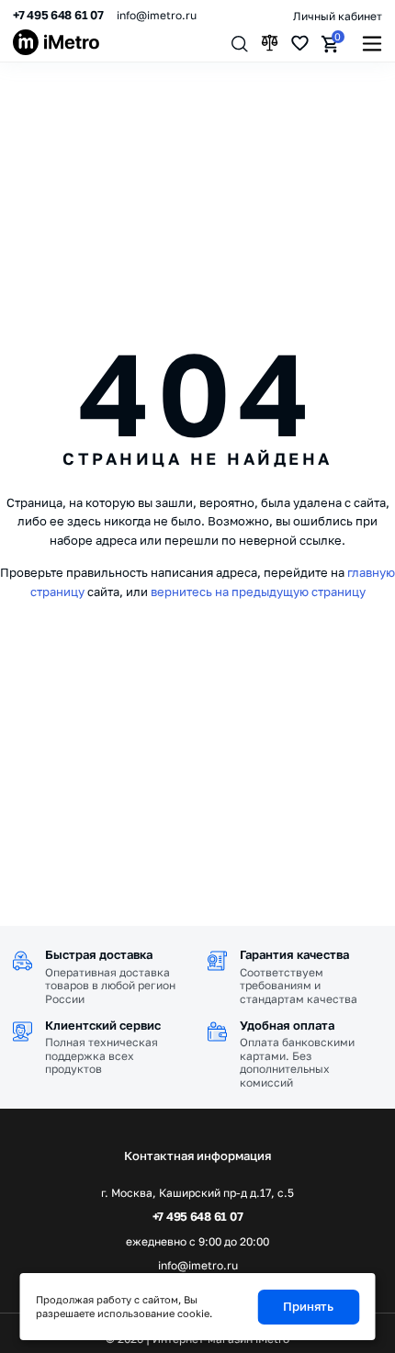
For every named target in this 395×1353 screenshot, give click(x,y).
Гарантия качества (294, 954)
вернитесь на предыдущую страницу (258, 591)
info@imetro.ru (157, 15)
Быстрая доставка (98, 954)
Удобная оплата (287, 1025)
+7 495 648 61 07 (58, 15)
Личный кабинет (337, 16)
